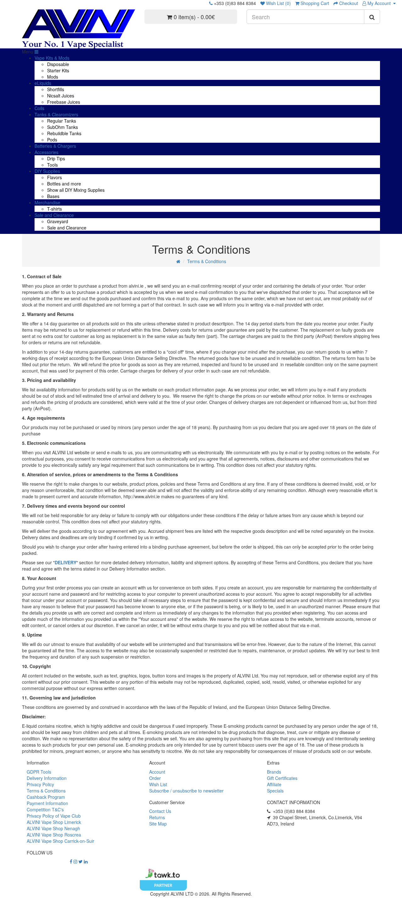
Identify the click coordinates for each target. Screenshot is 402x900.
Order (155, 778)
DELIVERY (65, 562)
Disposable (58, 64)
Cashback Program (46, 797)
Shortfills (55, 89)
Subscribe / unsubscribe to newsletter (186, 790)
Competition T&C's (45, 809)
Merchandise (47, 202)
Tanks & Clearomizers (56, 114)
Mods (52, 77)
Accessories (46, 152)
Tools (52, 165)
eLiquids (43, 83)
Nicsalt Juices (60, 95)
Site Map (158, 823)
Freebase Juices (63, 102)
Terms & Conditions (206, 261)
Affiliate (274, 784)
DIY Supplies (47, 171)
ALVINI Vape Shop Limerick (54, 822)
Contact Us (160, 811)
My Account (379, 3)
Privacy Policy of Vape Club (54, 816)
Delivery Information (47, 778)
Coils (39, 108)
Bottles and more (64, 183)
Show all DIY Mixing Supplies (76, 190)
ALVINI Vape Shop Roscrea (54, 834)
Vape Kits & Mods (52, 58)
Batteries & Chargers (55, 146)
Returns (157, 817)
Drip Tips (56, 158)
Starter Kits (58, 70)
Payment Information (47, 803)
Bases (53, 196)
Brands (274, 772)
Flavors (54, 177)
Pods (52, 139)
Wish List (158, 784)
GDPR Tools (39, 772)
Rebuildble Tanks (64, 133)
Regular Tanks (61, 121)
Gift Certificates (282, 778)
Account (157, 772)
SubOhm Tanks (62, 127)
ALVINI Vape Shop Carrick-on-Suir (60, 841)
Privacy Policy (40, 784)
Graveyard (57, 221)
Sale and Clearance (54, 215)
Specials (275, 790)
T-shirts (54, 209)
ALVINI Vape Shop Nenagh (53, 828)
